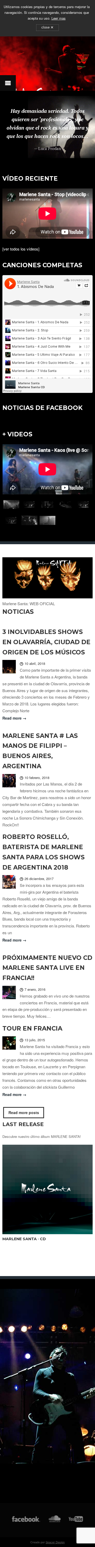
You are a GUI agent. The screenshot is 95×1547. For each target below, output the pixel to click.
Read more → (14, 718)
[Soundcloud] (54, 1521)
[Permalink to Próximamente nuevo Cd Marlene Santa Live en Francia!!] (9, 993)
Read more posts (23, 1112)
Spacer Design (55, 1542)
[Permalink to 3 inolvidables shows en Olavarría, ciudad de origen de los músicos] (9, 667)
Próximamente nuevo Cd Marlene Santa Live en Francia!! (47, 968)
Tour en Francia (32, 1028)
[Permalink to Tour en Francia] (9, 1043)
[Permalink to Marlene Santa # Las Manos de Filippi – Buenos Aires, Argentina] (9, 781)
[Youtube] (76, 1521)
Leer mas (58, 18)
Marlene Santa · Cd (24, 1239)
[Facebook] (26, 1521)
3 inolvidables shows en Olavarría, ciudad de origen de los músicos (46, 642)
